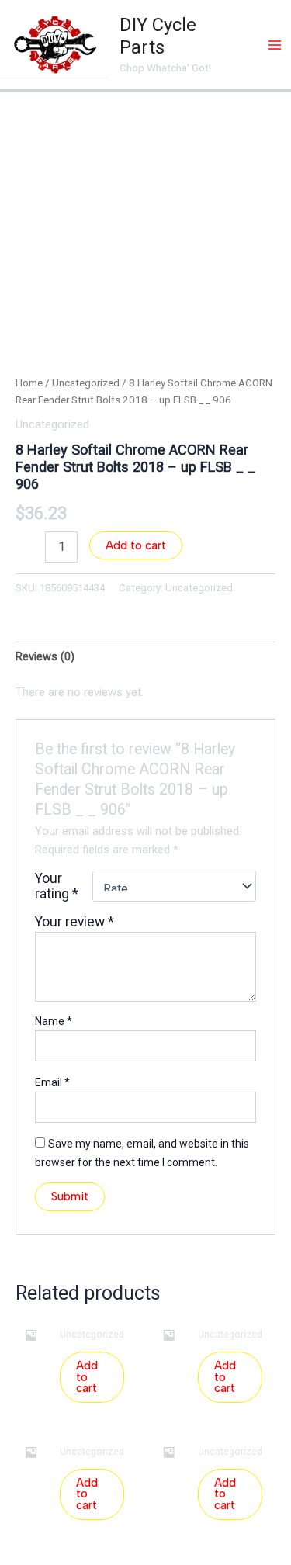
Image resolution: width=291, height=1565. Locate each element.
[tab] (145, 657)
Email (52, 1082)
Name (53, 1021)
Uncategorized (86, 383)
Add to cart (136, 545)
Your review (74, 922)
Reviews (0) (45, 656)
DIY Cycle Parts (158, 36)
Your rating (56, 886)
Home (29, 383)
